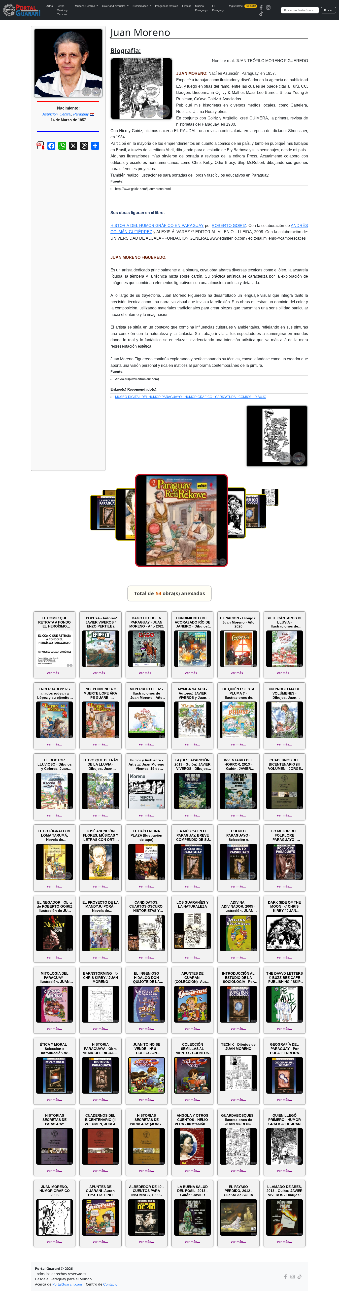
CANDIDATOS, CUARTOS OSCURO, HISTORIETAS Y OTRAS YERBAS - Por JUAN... (146, 906)
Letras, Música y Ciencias (62, 10)
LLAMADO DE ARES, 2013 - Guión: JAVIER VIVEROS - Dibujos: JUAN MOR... (285, 1191)
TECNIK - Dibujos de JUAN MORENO (238, 1046)
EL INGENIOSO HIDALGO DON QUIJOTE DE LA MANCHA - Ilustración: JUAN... (146, 977)
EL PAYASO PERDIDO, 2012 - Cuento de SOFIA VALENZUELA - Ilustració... (238, 1191)
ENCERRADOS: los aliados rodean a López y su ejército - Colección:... (54, 693)
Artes (49, 5)
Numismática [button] (141, 5)
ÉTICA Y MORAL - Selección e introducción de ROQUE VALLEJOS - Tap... (54, 1048)
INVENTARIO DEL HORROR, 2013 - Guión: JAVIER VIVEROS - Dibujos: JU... (238, 764)
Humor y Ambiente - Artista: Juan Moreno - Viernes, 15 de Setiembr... (146, 764)
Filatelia (186, 5)
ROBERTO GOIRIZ (229, 225)
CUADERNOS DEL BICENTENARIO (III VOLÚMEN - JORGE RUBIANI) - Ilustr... (284, 764)
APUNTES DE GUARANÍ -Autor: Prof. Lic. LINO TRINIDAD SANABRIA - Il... (100, 1191)
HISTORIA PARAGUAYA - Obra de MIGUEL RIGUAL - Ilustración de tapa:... (100, 1048)
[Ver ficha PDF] (36, 149)
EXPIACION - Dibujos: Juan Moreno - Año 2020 (238, 622)
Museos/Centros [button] (85, 5)
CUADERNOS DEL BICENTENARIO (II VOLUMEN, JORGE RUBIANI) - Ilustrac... (100, 1119)
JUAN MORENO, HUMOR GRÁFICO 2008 (54, 1191)
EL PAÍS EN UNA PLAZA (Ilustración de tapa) (146, 835)
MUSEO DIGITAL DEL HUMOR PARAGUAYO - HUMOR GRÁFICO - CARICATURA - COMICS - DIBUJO (190, 397)
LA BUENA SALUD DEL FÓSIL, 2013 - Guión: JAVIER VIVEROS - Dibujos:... (192, 1191)
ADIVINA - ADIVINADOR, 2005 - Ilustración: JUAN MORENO (238, 906)
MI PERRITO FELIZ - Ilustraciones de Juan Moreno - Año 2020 (146, 693)
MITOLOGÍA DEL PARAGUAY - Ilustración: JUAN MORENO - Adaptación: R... (54, 977)
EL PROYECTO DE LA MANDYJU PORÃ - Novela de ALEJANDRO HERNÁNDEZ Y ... (100, 906)
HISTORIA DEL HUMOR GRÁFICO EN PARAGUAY (157, 225)
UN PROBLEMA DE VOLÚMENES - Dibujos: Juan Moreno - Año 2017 (284, 693)
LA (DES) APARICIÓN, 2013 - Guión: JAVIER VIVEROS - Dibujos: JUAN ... (192, 764)
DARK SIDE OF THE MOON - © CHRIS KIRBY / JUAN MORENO (284, 906)
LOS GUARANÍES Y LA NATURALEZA (192, 904)
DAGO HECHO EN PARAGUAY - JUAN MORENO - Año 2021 (146, 622)
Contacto (110, 1284)
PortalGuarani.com (67, 1284)
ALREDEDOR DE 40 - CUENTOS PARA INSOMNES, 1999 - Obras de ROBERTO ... (146, 1191)
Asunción (50, 114)
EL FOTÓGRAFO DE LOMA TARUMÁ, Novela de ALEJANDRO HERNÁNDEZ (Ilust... (54, 835)
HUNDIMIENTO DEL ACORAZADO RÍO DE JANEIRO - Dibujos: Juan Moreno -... (192, 622)
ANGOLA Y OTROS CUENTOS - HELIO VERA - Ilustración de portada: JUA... (192, 1119)
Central (65, 114)
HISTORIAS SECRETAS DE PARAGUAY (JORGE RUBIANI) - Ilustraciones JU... (146, 1119)
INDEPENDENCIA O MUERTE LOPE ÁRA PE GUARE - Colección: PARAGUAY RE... (100, 693)
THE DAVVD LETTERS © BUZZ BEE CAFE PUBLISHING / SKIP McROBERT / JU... (284, 977)
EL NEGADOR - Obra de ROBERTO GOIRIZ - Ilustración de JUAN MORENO (54, 906)
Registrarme (242, 5)
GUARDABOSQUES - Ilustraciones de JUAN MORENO (238, 1119)
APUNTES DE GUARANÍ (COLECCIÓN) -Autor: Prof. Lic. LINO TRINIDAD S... (192, 977)
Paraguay (81, 114)
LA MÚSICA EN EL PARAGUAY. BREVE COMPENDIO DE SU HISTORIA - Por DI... (192, 835)
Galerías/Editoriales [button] (114, 5)
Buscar (328, 10)
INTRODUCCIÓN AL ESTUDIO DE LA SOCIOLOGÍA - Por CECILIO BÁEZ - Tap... (238, 977)
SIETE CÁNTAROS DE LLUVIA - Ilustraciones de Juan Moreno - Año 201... (285, 622)
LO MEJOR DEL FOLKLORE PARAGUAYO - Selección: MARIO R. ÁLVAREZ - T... (284, 835)
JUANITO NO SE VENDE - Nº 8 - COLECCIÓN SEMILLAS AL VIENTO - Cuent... (146, 1048)
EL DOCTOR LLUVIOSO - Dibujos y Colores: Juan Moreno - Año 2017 (54, 764)
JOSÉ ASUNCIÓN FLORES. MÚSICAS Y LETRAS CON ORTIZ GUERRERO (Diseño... (100, 835)
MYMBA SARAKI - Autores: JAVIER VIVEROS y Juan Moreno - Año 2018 (192, 693)
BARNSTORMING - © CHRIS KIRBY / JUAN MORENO (100, 977)
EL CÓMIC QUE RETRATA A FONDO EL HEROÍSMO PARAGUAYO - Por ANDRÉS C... (54, 622)
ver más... (54, 673)
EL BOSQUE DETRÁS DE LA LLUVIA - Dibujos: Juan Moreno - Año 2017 (100, 764)
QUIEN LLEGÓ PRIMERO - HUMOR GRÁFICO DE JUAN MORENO (284, 1119)
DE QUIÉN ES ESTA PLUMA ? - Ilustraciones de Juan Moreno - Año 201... (238, 693)
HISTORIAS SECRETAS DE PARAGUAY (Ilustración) (54, 1119)
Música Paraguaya (201, 8)
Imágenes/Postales (166, 5)
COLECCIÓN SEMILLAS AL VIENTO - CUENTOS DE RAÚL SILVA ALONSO (192, 1048)
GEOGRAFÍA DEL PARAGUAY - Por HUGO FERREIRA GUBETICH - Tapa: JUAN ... (284, 1048)
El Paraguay (218, 8)
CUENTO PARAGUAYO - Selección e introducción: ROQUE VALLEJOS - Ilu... (238, 835)
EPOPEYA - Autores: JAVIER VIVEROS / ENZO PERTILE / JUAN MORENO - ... (100, 622)
